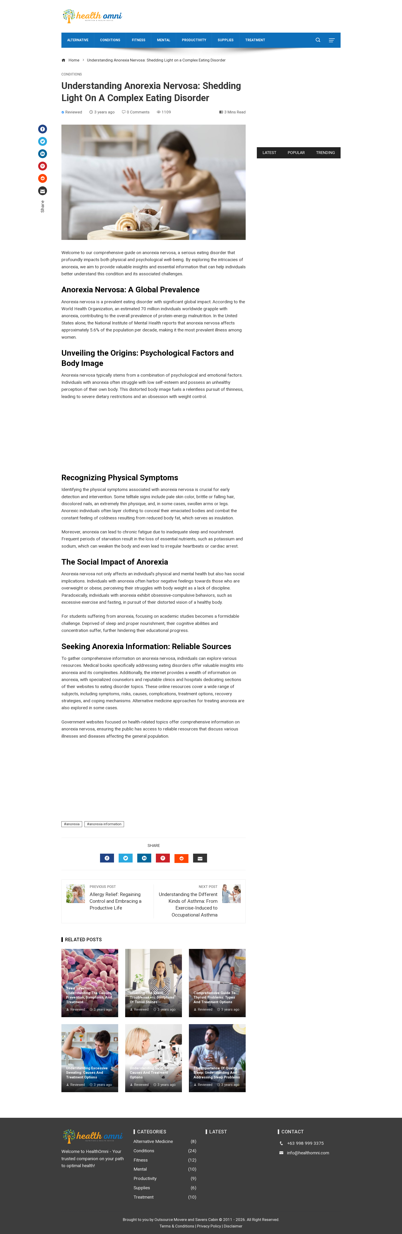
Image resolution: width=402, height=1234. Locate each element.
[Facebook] (42, 129)
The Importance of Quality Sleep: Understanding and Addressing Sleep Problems (217, 1072)
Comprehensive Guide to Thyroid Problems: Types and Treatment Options (214, 997)
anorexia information (105, 824)
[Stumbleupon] (42, 178)
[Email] (42, 190)
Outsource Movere (170, 1219)
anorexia (73, 824)
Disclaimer (233, 1226)
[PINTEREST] (163, 858)
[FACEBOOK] (107, 858)
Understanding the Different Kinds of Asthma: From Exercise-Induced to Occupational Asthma (188, 901)
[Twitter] (42, 141)
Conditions (71, 74)
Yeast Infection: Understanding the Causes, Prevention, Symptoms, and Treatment (89, 995)
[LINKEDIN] (144, 858)
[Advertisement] (256, 15)
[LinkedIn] (42, 153)
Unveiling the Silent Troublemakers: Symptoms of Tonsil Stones (152, 997)
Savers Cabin (206, 1219)
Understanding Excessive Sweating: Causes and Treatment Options (87, 1072)
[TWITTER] (126, 858)
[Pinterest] (42, 166)
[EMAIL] (200, 858)
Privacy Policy (209, 1226)
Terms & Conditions (177, 1226)
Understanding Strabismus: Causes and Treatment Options (152, 1072)
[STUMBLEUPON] (181, 858)
